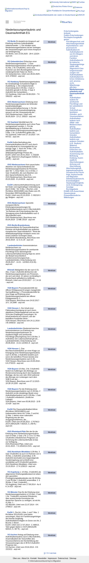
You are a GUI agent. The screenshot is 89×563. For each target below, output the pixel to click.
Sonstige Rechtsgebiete (72, 188)
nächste (53, 553)
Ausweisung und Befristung (76, 155)
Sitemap (72, 558)
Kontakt (33, 558)
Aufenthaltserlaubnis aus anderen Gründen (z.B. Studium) (77, 140)
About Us (25, 558)
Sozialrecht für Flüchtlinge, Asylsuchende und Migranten (75, 174)
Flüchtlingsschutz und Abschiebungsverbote (75, 43)
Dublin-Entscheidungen (73, 35)
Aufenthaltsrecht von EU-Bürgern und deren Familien (76, 55)
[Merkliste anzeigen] (52, 21)
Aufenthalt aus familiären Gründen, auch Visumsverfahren (77, 113)
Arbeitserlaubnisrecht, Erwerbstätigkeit (75, 180)
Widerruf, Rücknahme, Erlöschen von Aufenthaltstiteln (76, 148)
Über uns (16, 558)
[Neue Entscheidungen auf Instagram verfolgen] (58, 21)
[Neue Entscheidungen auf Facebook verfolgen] (55, 21)
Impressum (52, 558)
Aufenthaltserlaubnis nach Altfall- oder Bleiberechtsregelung (76, 122)
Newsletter (42, 558)
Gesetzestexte (70, 193)
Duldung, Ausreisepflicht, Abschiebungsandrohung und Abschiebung (77, 162)
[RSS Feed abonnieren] (80, 21)
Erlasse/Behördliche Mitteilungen (72, 196)
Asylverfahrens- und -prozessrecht (75, 47)
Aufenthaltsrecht (72, 50)
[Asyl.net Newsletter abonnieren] (77, 21)
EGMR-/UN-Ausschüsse (74, 191)
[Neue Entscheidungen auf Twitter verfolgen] (74, 21)
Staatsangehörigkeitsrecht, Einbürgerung (75, 184)
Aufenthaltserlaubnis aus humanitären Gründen (75, 132)
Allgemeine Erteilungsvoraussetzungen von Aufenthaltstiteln (77, 72)
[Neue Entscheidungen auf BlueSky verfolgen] (66, 22)
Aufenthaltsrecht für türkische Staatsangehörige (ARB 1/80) (77, 63)
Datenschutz (63, 558)
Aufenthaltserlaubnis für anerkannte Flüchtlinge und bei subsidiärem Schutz (76, 103)
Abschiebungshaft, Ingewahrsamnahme (74, 169)
